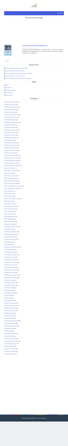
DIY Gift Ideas (9, 193)
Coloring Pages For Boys (12, 158)
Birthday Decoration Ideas (12, 122)
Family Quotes (9, 229)
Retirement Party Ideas (11, 326)
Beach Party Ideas (10, 112)
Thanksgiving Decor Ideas (12, 341)
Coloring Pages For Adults (12, 155)
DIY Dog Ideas (9, 191)
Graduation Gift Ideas (11, 267)
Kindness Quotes (10, 287)
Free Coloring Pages (11, 234)
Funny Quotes (9, 242)
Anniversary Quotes (10, 104)
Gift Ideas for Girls (10, 265)
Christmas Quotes (10, 153)
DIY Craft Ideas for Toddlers (12, 188)
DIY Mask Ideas (10, 204)
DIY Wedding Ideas (10, 216)
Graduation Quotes (10, 272)
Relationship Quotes (11, 323)
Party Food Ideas (10, 313)
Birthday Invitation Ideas (12, 130)
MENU (61, 13)
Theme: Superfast (42, 418)
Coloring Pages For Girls (12, 160)
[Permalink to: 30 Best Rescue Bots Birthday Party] (8, 50)
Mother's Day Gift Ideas (11, 305)
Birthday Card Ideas (10, 119)
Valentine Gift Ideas (10, 351)
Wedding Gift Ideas (10, 354)
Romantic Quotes (10, 328)
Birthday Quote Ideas (11, 137)
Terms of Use (9, 95)
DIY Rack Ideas (10, 214)
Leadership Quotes (10, 293)
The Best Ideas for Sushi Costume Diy (15, 76)
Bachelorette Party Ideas (12, 107)
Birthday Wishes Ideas (11, 142)
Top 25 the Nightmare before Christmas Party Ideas (18, 78)
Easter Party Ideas (10, 221)
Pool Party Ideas (10, 316)
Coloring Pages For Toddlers (12, 165)
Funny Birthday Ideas (11, 239)
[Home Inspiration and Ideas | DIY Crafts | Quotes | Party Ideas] (34, 5)
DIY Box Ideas (9, 173)
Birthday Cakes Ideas (11, 117)
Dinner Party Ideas (10, 168)
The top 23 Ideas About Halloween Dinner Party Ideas (19, 73)
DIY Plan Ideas (9, 211)
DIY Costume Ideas (10, 178)
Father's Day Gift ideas (11, 231)
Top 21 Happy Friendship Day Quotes (15, 71)
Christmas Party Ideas (11, 150)
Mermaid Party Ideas (11, 303)
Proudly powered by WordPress (29, 418)
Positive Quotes (10, 318)
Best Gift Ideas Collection (12, 114)
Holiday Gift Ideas (10, 280)
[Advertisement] (18, 31)
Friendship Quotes (10, 237)
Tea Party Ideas (10, 336)
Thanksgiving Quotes (11, 343)
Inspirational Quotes (11, 285)
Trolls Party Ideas (10, 346)
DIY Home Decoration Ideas (12, 198)
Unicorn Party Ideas (10, 349)
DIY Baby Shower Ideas (11, 170)
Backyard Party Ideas (11, 109)
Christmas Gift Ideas (11, 148)
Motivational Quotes (11, 310)
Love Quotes (9, 298)
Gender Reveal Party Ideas (12, 247)
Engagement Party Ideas (12, 226)
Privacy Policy (9, 92)
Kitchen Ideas (9, 290)
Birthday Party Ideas (11, 132)
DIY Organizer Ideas (11, 206)
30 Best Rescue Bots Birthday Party (35, 46)
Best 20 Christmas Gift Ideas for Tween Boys (17, 68)
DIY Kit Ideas (9, 201)
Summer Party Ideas (11, 333)
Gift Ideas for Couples (11, 259)
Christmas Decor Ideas (11, 145)
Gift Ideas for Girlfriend (11, 262)
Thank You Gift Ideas (11, 338)
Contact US (8, 87)
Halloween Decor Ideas (11, 275)
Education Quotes (10, 224)
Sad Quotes (9, 331)
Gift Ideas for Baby (10, 252)
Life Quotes (8, 295)
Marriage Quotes (10, 300)
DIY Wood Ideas (10, 219)
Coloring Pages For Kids (12, 163)
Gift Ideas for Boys (10, 257)
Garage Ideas (9, 244)
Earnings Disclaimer (11, 90)
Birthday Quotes (10, 140)
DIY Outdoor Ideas (10, 209)
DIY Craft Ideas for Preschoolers (14, 186)
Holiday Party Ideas (10, 282)
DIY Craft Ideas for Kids (11, 183)
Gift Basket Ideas (10, 249)
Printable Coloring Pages (12, 321)
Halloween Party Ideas (11, 277)
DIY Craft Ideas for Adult (12, 181)
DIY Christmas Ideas (11, 176)
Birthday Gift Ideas (10, 125)
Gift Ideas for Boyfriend (11, 254)
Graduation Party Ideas (11, 270)
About (7, 85)
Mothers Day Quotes (11, 308)
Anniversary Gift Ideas (11, 102)
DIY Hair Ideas (9, 196)
